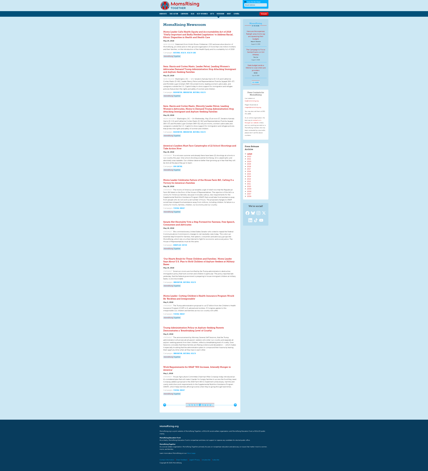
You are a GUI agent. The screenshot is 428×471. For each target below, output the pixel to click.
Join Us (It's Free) (253, 2)
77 (197, 405)
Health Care (191, 53)
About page (191, 453)
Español (237, 14)
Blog (192, 14)
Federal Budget (179, 208)
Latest (249, 154)
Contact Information (167, 460)
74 (189, 405)
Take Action (174, 14)
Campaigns (184, 14)
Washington (177, 92)
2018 (249, 166)
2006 (249, 196)
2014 (249, 176)
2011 (249, 184)
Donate (264, 14)
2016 (249, 171)
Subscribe (215, 460)
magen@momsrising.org (253, 107)
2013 (249, 179)
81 (208, 405)
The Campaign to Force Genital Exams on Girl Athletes (255, 52)
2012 (249, 181)
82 (210, 405)
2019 (249, 164)
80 (205, 405)
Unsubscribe (206, 460)
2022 (249, 156)
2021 (249, 159)
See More (255, 82)
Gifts (212, 14)
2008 (249, 191)
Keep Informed (202, 14)
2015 (249, 174)
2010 (249, 186)
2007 (249, 194)
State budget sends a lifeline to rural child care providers (256, 67)
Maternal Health (179, 53)
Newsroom (220, 14)
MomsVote (163, 14)
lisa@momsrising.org (252, 101)
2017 (249, 169)
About (229, 14)
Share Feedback (181, 460)
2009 (249, 189)
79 (203, 405)
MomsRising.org (181, 5)
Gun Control (178, 166)
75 (192, 405)
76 (194, 405)
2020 (249, 161)
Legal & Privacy (194, 460)
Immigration (187, 92)
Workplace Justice (180, 245)
